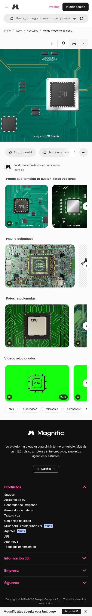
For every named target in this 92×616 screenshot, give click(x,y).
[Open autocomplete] (9, 18)
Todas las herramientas (20, 547)
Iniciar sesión (75, 7)
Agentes (14, 531)
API (6, 536)
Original (27, 57)
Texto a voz (12, 515)
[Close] (85, 611)
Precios (54, 7)
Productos (12, 487)
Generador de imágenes (20, 505)
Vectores (32, 30)
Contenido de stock (17, 521)
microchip (52, 409)
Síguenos (11, 582)
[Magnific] (46, 434)
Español (46, 469)
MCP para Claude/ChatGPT (28, 526)
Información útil (17, 558)
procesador (30, 409)
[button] (46, 469)
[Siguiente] (74, 152)
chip (11, 409)
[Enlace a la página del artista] (8, 167)
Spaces (9, 495)
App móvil (11, 542)
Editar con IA (23, 152)
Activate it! (71, 611)
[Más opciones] (51, 43)
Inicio (7, 30)
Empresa (11, 570)
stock (18, 30)
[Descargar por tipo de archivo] (83, 43)
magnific (19, 169)
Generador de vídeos (18, 510)
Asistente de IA (14, 500)
